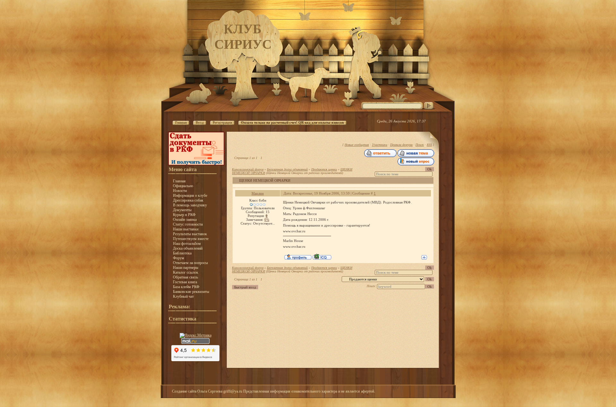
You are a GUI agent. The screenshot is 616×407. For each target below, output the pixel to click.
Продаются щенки (324, 169)
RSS (429, 144)
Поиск (419, 144)
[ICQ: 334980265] (321, 257)
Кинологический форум (247, 169)
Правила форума (401, 144)
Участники (379, 144)
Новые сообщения (357, 144)
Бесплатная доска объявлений (287, 169)
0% (266, 219)
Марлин (258, 193)
